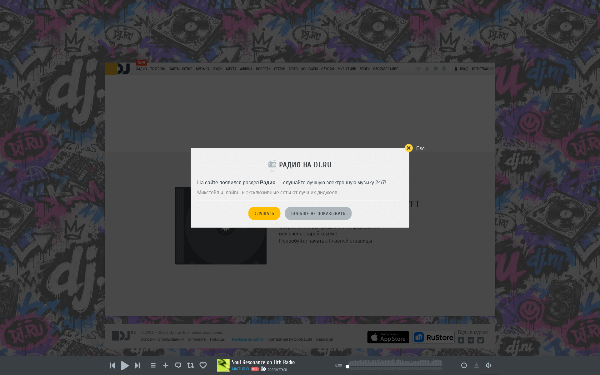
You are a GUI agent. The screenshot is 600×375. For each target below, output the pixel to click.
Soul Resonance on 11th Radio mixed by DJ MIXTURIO (266, 362)
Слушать (264, 213)
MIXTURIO (240, 369)
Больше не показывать (318, 213)
